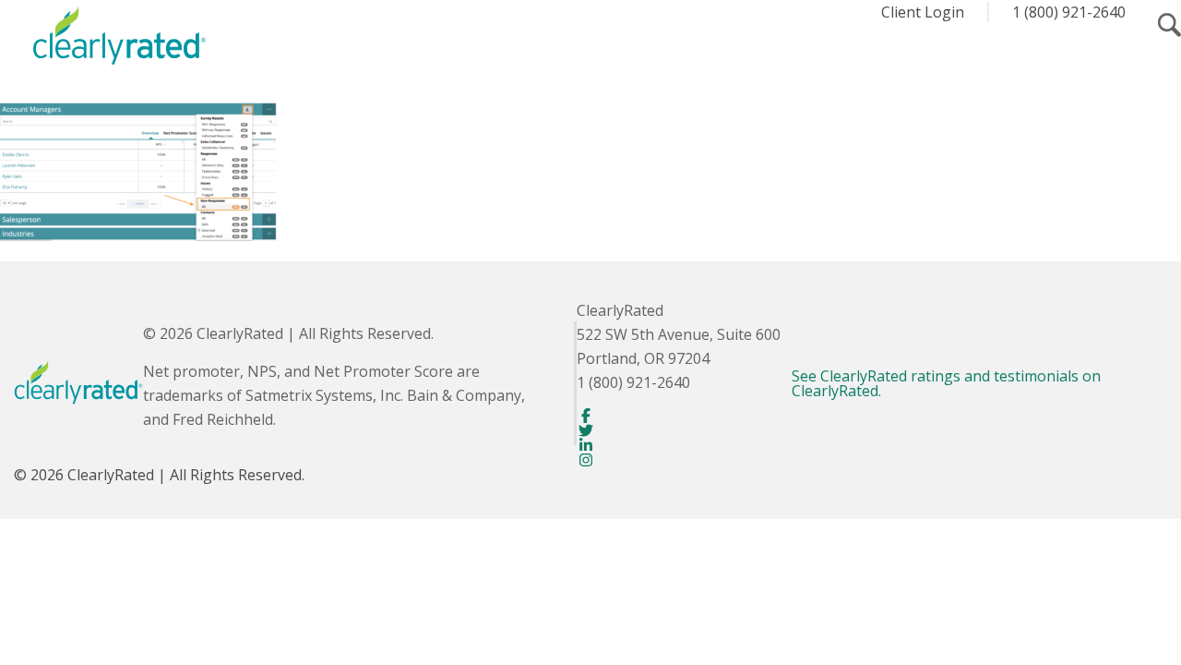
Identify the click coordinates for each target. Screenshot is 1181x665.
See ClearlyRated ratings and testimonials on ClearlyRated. (946, 383)
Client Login (922, 12)
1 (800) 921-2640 (1069, 12)
